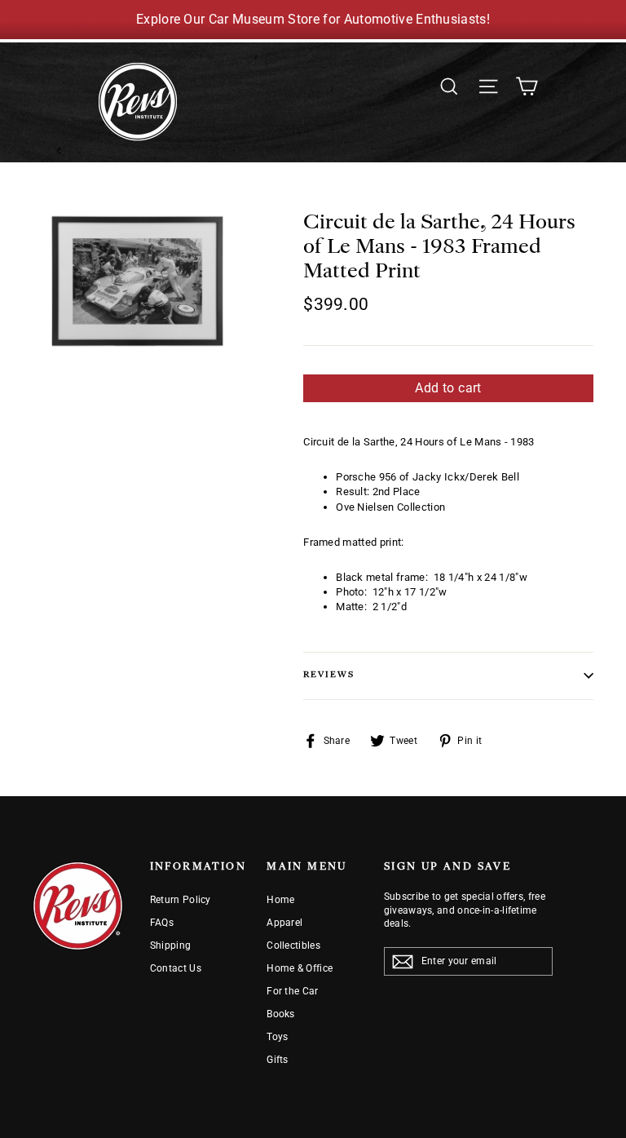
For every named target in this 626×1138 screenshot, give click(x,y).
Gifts (278, 1059)
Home (280, 900)
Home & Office (300, 968)
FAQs (162, 922)
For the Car (293, 991)
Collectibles (293, 945)
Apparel (284, 922)
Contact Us (175, 968)
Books (281, 1014)
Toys (277, 1037)
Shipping (171, 945)
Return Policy (180, 900)
